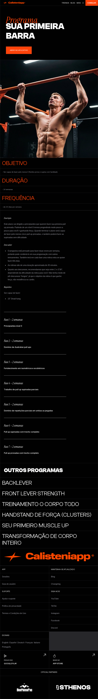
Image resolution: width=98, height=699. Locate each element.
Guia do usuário (9, 584)
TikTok (54, 606)
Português (6, 647)
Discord (54, 628)
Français (29, 643)
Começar (91, 3)
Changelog (55, 584)
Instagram (55, 613)
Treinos (65, 3)
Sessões (5, 577)
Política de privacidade (11, 606)
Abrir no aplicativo (19, 50)
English (5, 643)
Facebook (55, 621)
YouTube (55, 599)
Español (12, 643)
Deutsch (20, 643)
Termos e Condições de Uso (14, 613)
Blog (73, 3)
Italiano (37, 643)
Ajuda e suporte (8, 599)
